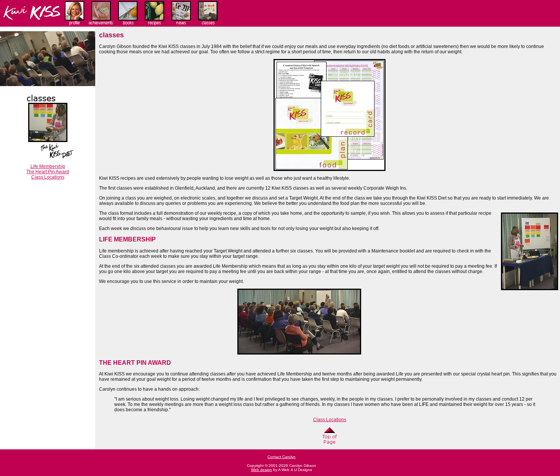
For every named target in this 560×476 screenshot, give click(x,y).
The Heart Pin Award (47, 171)
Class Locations (47, 177)
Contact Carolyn (281, 457)
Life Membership (47, 166)
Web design (261, 470)
